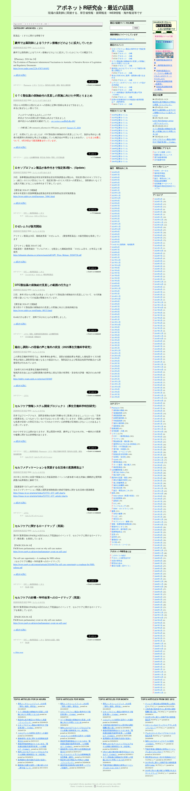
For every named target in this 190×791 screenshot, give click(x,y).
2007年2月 (158, 638)
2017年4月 (116, 280)
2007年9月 (158, 620)
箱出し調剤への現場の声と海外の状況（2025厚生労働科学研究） (54, 347)
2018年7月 (158, 292)
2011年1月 (158, 517)
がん (115, 503)
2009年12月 (158, 550)
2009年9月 (158, 558)
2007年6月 (158, 628)
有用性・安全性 (119, 457)
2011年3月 (158, 511)
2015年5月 (158, 382)
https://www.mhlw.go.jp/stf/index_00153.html (32, 310)
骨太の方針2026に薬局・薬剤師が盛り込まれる (128, 76)
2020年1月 (158, 269)
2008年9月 (158, 589)
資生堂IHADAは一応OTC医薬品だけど (160, 757)
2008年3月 (158, 604)
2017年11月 (116, 262)
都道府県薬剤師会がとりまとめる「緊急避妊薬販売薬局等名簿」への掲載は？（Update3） (33, 746)
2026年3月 (116, 185)
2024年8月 (116, 234)
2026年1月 (116, 190)
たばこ (116, 516)
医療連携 (115, 428)
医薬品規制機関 (160, 181)
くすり (34, 85)
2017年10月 (116, 265)
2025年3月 (116, 216)
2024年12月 (116, 224)
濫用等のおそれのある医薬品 (125, 444)
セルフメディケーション (43, 457)
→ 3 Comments (95, 213)
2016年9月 (116, 283)
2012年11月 (116, 353)
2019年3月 (158, 276)
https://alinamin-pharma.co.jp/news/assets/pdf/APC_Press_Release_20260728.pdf (47, 255)
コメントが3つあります (41, 172)
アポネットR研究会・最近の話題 (95, 7)
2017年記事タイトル (120, 127)
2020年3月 (158, 263)
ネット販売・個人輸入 (122, 464)
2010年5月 (158, 537)
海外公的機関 (118, 485)
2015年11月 (116, 288)
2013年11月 (116, 322)
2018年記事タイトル (120, 125)
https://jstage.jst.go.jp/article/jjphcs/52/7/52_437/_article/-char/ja (40, 496)
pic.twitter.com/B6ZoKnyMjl (63, 121)
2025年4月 (116, 213)
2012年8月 (116, 361)
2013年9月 (116, 327)
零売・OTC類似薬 (57, 157)
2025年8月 (116, 203)
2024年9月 (116, 231)
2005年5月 (158, 687)
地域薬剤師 (17, 454)
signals (115, 459)
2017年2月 (158, 328)
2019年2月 (158, 279)
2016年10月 (158, 338)
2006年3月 (158, 667)
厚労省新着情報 (160, 157)
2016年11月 (158, 336)
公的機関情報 (34, 157)
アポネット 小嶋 (125, 53)
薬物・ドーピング (120, 451)
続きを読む (19, 75)
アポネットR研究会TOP (121, 558)
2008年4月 (158, 602)
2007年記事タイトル (120, 153)
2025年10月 (116, 198)
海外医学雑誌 (159, 173)
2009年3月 (158, 573)
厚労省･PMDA (45, 157)
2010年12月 (158, 519)
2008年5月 (158, 599)
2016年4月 (158, 354)
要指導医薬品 (48, 274)
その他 (114, 542)
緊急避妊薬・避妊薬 (121, 441)
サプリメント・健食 (121, 521)
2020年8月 (116, 247)
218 (46, 24)
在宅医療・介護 (118, 431)
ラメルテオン (30, 274)
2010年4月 (158, 540)
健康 (113, 511)
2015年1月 (158, 392)
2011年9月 (116, 389)
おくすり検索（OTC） (163, 152)
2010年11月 (158, 522)
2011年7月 (116, 394)
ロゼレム (39, 274)
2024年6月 (116, 239)
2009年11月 (158, 553)
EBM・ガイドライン (121, 508)
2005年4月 (158, 690)
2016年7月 (158, 346)
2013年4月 (116, 340)
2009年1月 (158, 579)
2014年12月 (158, 395)
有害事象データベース (163, 183)
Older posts (18, 652)
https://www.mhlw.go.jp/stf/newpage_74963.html (34, 196)
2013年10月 (116, 324)
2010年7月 (158, 532)
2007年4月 (158, 633)
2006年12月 (158, 643)
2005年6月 (158, 685)
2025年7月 (116, 205)
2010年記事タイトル (120, 146)
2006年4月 (158, 664)
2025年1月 (116, 221)
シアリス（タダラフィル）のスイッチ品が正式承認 (128, 83)
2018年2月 (158, 297)
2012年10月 (116, 355)
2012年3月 (116, 373)
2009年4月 (158, 571)
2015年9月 (158, 372)
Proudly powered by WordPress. (108, 786)
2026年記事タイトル (120, 115)
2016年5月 (158, 351)
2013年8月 (116, 330)
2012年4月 (116, 371)
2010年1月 (158, 548)
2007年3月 (158, 636)
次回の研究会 (117, 560)
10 (41, 24)
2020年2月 (158, 266)
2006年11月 (158, 646)
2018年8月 (158, 289)
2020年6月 (116, 252)
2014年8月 (116, 304)
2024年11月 (116, 226)
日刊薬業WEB (159, 160)
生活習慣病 (117, 498)
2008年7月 (158, 594)
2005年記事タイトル (120, 159)
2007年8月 (158, 623)
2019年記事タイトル (120, 122)
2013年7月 (116, 332)
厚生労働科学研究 (59, 451)
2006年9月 (158, 651)
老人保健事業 (118, 482)
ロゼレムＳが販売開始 (28, 226)
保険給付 (37, 337)
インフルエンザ (119, 506)
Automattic (88, 786)
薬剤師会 (117, 426)
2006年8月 (158, 653)
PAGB (27, 587)
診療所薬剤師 (118, 418)
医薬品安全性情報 (120, 454)
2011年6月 (116, 397)
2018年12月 (158, 281)
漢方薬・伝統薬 (119, 449)
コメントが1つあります (41, 100)
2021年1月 (158, 248)
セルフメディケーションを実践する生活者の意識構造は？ (49, 467)
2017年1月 (158, 331)
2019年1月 (116, 255)
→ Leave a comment (93, 85)
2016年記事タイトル (120, 130)
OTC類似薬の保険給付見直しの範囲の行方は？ (43, 285)
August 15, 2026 (74, 127)
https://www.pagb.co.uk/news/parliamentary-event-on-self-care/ (40, 551)
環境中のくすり (118, 526)
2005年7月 (158, 682)
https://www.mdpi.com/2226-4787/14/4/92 (31, 68)
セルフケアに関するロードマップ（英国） (40, 526)
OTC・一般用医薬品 (31, 213)
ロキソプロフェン (40, 216)
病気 (113, 493)
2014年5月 (116, 311)
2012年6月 (116, 366)
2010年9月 (158, 527)
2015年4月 (116, 291)
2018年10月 (158, 284)
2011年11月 (116, 384)
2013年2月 (116, 345)
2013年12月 (158, 426)
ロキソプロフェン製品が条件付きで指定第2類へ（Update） (51, 168)
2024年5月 (116, 242)
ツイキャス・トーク (120, 544)
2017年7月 (116, 273)
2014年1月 (116, 319)
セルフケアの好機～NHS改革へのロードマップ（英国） (48, 597)
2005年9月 (158, 679)
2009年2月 (158, 576)
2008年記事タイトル (120, 151)
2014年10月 (116, 299)
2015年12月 (158, 364)
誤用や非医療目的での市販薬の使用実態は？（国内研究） (128, 100)
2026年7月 (116, 174)
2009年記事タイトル (120, 148)
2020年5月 (158, 261)
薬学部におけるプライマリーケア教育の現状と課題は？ (128, 69)
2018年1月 (116, 257)
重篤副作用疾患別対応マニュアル (165, 187)
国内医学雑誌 (159, 176)
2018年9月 (158, 287)
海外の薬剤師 (66, 85)
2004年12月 (158, 692)
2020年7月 (116, 249)
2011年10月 (116, 386)
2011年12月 (116, 381)
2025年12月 (116, 193)
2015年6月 (158, 380)
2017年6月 (116, 275)
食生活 (116, 519)
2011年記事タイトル (120, 143)
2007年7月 (158, 625)
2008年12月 (158, 581)
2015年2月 (158, 390)
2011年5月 (158, 506)
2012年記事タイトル (120, 140)
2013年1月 (116, 348)
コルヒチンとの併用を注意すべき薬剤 (33, 733)
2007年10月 (158, 617)
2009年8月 (158, 561)
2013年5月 (116, 337)
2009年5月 (158, 568)
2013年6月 (116, 335)
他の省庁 (117, 475)
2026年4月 (116, 182)
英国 (31, 587)
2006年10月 (158, 648)
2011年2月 (158, 514)
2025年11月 (116, 195)
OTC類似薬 (29, 337)
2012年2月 (116, 376)
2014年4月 (116, 314)
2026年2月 (116, 187)
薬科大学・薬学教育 (120, 529)
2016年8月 (116, 286)
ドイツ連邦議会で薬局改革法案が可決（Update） (127, 93)
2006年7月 (158, 656)
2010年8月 (158, 530)
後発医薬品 (117, 462)
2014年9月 (116, 301)
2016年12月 (158, 333)
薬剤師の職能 (118, 410)
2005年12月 (158, 672)
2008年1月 (158, 610)
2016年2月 (158, 359)
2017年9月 (116, 267)
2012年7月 (116, 363)
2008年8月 (158, 592)
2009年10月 (158, 555)
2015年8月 (158, 375)
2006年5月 (158, 661)
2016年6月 (158, 349)
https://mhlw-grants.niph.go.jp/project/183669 (32, 378)
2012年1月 (116, 379)
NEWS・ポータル (161, 170)
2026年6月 (116, 177)
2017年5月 (116, 278)
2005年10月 (158, 677)
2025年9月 (116, 200)
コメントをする (38, 47)
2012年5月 (116, 368)
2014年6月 (116, 309)
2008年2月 (158, 607)
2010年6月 (158, 535)
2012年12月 (116, 350)
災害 (113, 534)
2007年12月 (158, 612)
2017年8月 (116, 270)
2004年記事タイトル (120, 161)
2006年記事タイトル (120, 156)
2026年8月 (116, 172)
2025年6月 (116, 208)
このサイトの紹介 (119, 555)
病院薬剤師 (117, 415)
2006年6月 (158, 659)
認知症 (116, 500)
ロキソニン (29, 216)
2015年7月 (158, 377)
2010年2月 (158, 545)
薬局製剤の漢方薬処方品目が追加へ (32, 759)
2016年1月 (158, 362)
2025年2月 (116, 218)
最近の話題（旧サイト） (121, 565)
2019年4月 (158, 274)
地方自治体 (117, 488)
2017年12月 (116, 260)
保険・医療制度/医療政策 (38, 334)
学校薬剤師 (117, 420)
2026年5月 (116, 180)
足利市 (114, 537)
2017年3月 (158, 325)
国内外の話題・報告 (52, 85)
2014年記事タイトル (120, 135)
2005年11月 (158, 674)
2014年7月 (116, 306)
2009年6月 (158, 566)
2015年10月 (158, 369)
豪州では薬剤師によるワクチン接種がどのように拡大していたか (53, 43)
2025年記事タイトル (120, 117)
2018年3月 (158, 294)
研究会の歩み (117, 563)
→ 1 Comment (95, 157)
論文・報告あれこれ (121, 490)
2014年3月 (116, 317)
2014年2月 (158, 421)
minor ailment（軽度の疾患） (124, 495)
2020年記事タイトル (120, 120)
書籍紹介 (115, 539)
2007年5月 (158, 630)
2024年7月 (116, 236)
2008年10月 (158, 586)
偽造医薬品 (117, 467)
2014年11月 (116, 296)
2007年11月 (158, 615)
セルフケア (29, 457)
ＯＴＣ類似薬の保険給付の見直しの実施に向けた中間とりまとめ (53, 95)
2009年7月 (158, 563)
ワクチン (41, 85)
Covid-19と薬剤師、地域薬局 (123, 244)
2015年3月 (116, 293)
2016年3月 (158, 356)
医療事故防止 (117, 531)
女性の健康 (117, 513)
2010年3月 (158, 542)
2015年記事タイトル (120, 133)
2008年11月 (158, 584)
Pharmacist (27, 85)
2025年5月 (116, 211)
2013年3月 (116, 342)
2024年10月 (116, 229)
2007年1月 (158, 641)
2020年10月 (158, 250)
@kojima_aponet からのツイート (122, 39)
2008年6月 (158, 597)
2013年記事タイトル (120, 138)
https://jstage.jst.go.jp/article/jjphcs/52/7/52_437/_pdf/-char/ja (39, 492)
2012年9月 (116, 358)
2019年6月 (158, 271)
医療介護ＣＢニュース (163, 155)
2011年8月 (116, 392)
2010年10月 (158, 524)
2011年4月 (158, 509)
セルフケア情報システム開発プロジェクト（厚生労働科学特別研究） (56, 406)
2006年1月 (158, 669)
